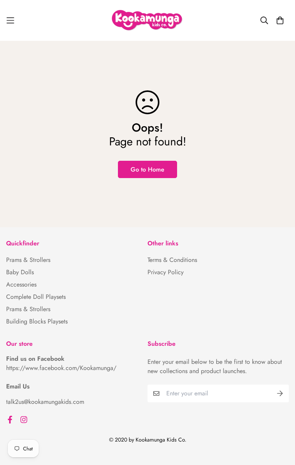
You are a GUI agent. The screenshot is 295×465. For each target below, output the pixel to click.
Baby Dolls (20, 272)
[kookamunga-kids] (147, 20)
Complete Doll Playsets (36, 296)
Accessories (21, 284)
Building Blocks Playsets (37, 321)
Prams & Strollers (28, 259)
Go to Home (147, 169)
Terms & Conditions (172, 259)
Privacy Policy (166, 272)
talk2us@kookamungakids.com (45, 401)
